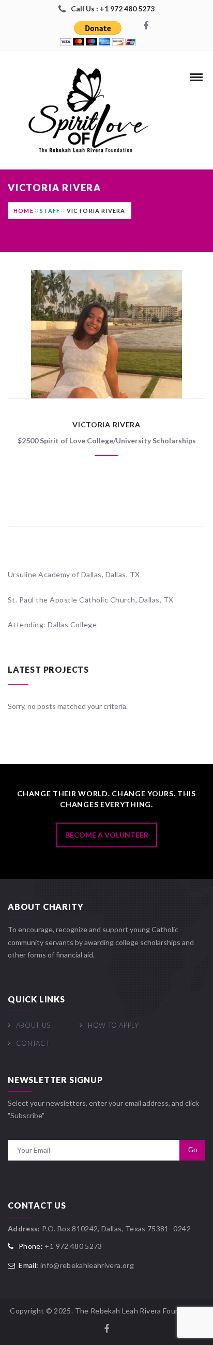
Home (23, 210)
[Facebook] (146, 26)
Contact (33, 1043)
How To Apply (113, 1025)
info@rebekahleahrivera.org (87, 1265)
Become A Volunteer (106, 834)
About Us (33, 1025)
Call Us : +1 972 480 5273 (113, 8)
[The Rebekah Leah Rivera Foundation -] (85, 110)
